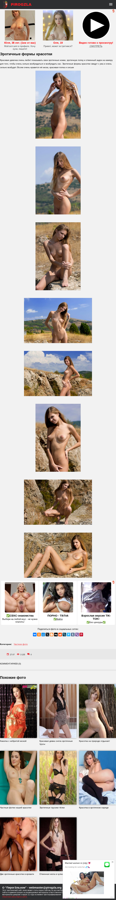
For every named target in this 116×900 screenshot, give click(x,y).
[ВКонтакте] (35, 634)
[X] (47, 634)
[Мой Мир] (43, 634)
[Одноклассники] (39, 634)
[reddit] (60, 634)
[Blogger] (51, 634)
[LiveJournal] (64, 634)
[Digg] (56, 634)
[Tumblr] (73, 634)
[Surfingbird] (68, 634)
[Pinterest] (81, 634)
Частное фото (21, 644)
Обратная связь (9, 897)
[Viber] (77, 634)
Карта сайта (21, 897)
